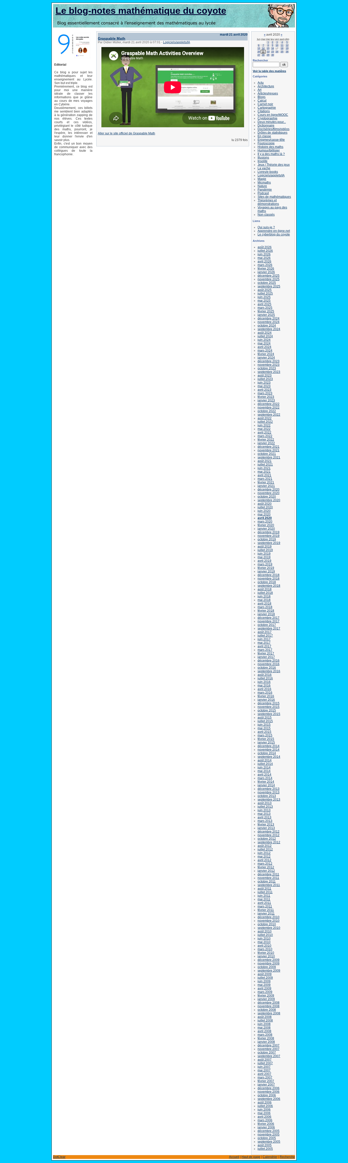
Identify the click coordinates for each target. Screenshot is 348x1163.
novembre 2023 (268, 365)
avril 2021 (264, 475)
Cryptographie (267, 118)
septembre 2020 (269, 500)
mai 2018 (264, 600)
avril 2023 (264, 389)
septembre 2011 (269, 885)
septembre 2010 (269, 928)
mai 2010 (264, 942)
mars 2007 (265, 1077)
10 (277, 45)
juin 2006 (264, 1109)
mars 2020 (265, 521)
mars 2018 (265, 607)
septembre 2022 (269, 414)
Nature (262, 186)
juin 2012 (264, 853)
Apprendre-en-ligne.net (274, 231)
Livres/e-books (268, 172)
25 (282, 51)
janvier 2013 (266, 828)
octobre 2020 (267, 496)
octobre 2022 (267, 411)
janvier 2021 (266, 486)
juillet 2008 (265, 1020)
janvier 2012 (266, 871)
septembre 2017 (269, 628)
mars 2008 (265, 1034)
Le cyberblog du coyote (274, 234)
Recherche (287, 1157)
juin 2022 (264, 425)
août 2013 (265, 803)
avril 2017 (264, 646)
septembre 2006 (269, 1099)
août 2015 (265, 717)
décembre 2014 (268, 746)
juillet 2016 (265, 678)
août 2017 (265, 632)
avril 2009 (264, 988)
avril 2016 (264, 689)
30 (272, 55)
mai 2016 (264, 685)
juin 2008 (264, 1024)
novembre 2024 (268, 322)
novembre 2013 (268, 792)
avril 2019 (264, 561)
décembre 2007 (268, 1045)
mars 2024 (265, 350)
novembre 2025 (268, 279)
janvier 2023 (266, 400)
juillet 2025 (265, 293)
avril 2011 (264, 903)
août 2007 (265, 1059)
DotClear (59, 1157)
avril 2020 (265, 518)
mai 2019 (264, 557)
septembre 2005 (269, 1141)
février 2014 (266, 781)
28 (263, 55)
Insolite (262, 161)
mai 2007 (264, 1070)
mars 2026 (265, 265)
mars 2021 (265, 479)
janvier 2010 (266, 956)
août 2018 (265, 589)
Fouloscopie (266, 143)
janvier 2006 (266, 1127)
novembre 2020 (268, 493)
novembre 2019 (268, 536)
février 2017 (266, 653)
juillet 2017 (265, 635)
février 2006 (266, 1124)
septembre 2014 (269, 757)
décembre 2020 (268, 489)
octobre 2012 (267, 838)
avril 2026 (264, 261)
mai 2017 (264, 642)
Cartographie (267, 107)
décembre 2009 (268, 960)
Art (259, 90)
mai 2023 (264, 386)
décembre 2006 (268, 1088)
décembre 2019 (268, 532)
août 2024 (265, 332)
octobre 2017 (267, 625)
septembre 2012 (269, 842)
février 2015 (266, 739)
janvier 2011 (266, 913)
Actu (261, 83)
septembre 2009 (269, 970)
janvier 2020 (266, 528)
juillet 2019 (265, 550)
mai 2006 (264, 1113)
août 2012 (265, 846)
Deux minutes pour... (272, 122)
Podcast (263, 193)
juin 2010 (264, 938)
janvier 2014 (266, 785)
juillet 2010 (265, 935)
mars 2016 (265, 692)
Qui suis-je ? (266, 227)
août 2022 (265, 418)
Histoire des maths (270, 147)
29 (268, 55)
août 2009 (265, 974)
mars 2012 (265, 863)
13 (259, 48)
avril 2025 (264, 304)
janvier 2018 (266, 614)
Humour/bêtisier (269, 150)
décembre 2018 (268, 575)
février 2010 (266, 953)
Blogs (261, 97)
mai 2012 (264, 856)
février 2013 (266, 824)
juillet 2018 (265, 593)
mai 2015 (264, 728)
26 (287, 51)
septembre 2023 (269, 372)
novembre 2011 (268, 878)
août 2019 (265, 546)
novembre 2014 (268, 749)
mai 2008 (264, 1027)
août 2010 (265, 931)
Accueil (234, 1157)
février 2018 (266, 610)
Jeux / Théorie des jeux (274, 164)
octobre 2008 (267, 1010)
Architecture (266, 86)
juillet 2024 (265, 336)
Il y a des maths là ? (271, 154)
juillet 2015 (265, 721)
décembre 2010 (268, 917)
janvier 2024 (266, 357)
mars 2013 (265, 821)
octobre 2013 (267, 796)
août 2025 (265, 290)
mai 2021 (264, 471)
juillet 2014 (265, 764)
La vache (264, 168)
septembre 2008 (269, 1013)
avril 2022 (264, 432)
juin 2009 (264, 981)
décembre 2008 (268, 1002)
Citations (264, 111)
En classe (264, 136)
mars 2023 (265, 393)
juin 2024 (264, 340)
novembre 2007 (268, 1049)
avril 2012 (264, 860)
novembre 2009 (268, 963)
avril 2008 (264, 1031)
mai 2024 (264, 343)
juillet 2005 (265, 1149)
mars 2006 (265, 1120)
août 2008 (265, 1017)
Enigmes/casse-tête (271, 140)
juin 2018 (264, 596)
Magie (262, 179)
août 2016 (265, 675)
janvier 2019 (266, 571)
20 (259, 51)
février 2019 (266, 568)
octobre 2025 (267, 283)
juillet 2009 (265, 977)
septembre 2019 (269, 543)
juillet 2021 (265, 464)
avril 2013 (264, 817)
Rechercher (260, 60)
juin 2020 (264, 511)
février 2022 (266, 439)
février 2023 (266, 397)
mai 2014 (264, 771)
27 (259, 55)
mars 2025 (265, 308)
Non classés (266, 214)
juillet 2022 (265, 422)
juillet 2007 (265, 1063)
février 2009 (266, 995)
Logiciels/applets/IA (176, 42)
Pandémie (265, 189)
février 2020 (266, 525)
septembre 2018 (269, 585)
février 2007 (266, 1081)
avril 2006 (264, 1116)
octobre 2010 (267, 924)
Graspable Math (111, 38)
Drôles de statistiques (272, 132)
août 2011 (264, 888)
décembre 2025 (268, 275)
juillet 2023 (265, 379)
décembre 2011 (268, 874)
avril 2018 (264, 603)
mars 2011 (265, 906)
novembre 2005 (268, 1134)
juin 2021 (264, 468)
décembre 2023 (268, 361)
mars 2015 (265, 735)
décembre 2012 (268, 831)
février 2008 (266, 1038)
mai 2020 (264, 514)
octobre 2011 (267, 881)
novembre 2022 (268, 407)
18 (282, 48)
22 (268, 51)
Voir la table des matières (269, 71)
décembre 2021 (268, 447)
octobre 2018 (267, 582)
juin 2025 (264, 297)
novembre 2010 (268, 920)
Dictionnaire (266, 125)
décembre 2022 (268, 404)
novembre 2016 (268, 664)
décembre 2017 (268, 618)
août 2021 (265, 461)
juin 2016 (264, 682)
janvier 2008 (266, 1042)
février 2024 (266, 354)
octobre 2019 (267, 539)
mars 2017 (265, 650)
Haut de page (251, 1157)
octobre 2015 (267, 710)
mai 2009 (264, 985)
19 (287, 48)
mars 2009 (265, 992)
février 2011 (266, 910)
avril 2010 (264, 945)
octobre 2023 (267, 368)
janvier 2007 (266, 1084)
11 (282, 45)
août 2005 (265, 1145)
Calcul (262, 100)
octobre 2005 (267, 1138)
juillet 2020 (265, 507)
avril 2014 (264, 774)
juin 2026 (264, 254)
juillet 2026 (265, 251)
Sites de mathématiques (274, 197)
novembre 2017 (268, 621)
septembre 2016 (269, 671)
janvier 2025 (266, 315)
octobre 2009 (267, 967)
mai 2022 (264, 429)
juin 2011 (264, 896)
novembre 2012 (268, 835)
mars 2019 (265, 564)
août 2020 (265, 504)
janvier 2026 (266, 272)
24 (277, 51)
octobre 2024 (267, 325)
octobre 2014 (267, 753)
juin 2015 (264, 724)
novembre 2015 (268, 707)
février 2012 (266, 867)
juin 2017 (264, 639)
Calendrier (270, 1157)
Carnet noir (265, 104)
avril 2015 (264, 732)
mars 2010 (265, 949)
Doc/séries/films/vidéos (273, 129)
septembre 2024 (269, 329)
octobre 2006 (267, 1095)
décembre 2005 (268, 1131)
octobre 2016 (267, 667)
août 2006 (265, 1102)
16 (272, 48)
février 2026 (266, 268)
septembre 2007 (269, 1056)
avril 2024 (264, 347)
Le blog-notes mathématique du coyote (141, 10)
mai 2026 (264, 258)
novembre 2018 (268, 578)
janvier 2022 (266, 443)
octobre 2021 (267, 454)
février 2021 (266, 482)
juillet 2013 (265, 806)
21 (263, 51)
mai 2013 (264, 814)
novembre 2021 (268, 450)
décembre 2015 (268, 703)
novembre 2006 (268, 1092)
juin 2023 (264, 382)
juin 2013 (264, 810)
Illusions (263, 157)
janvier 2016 (266, 700)
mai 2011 (264, 899)
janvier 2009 (266, 999)
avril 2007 (264, 1074)
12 (287, 45)
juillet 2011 (265, 892)
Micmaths (264, 182)
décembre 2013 (268, 789)
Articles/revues (268, 93)
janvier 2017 (266, 657)
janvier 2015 (266, 742)
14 (263, 48)
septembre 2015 (269, 714)
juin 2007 (264, 1067)
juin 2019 (264, 553)
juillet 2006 (265, 1106)
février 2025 (266, 311)
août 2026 (265, 247)
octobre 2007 (267, 1052)
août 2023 (265, 375)
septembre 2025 (269, 286)
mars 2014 (265, 778)
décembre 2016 (268, 660)
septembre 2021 (269, 457)
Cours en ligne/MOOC (273, 115)
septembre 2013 (269, 799)
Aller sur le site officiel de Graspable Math (126, 133)
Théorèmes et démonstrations (268, 202)
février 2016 (266, 696)
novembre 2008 (268, 1006)
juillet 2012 (265, 849)
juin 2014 (264, 767)
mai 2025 (264, 300)
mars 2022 (265, 436)
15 (268, 48)
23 (272, 51)
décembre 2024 (268, 318)
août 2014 (265, 760)
